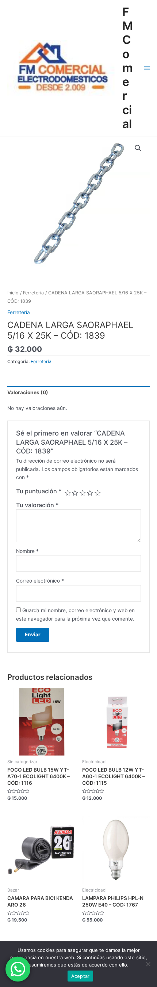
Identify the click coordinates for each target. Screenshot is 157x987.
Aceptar (80, 976)
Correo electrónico (40, 581)
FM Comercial (127, 68)
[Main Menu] (147, 68)
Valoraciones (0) (27, 392)
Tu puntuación (39, 491)
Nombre (27, 551)
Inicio (13, 292)
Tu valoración (37, 505)
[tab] (78, 392)
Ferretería (33, 292)
